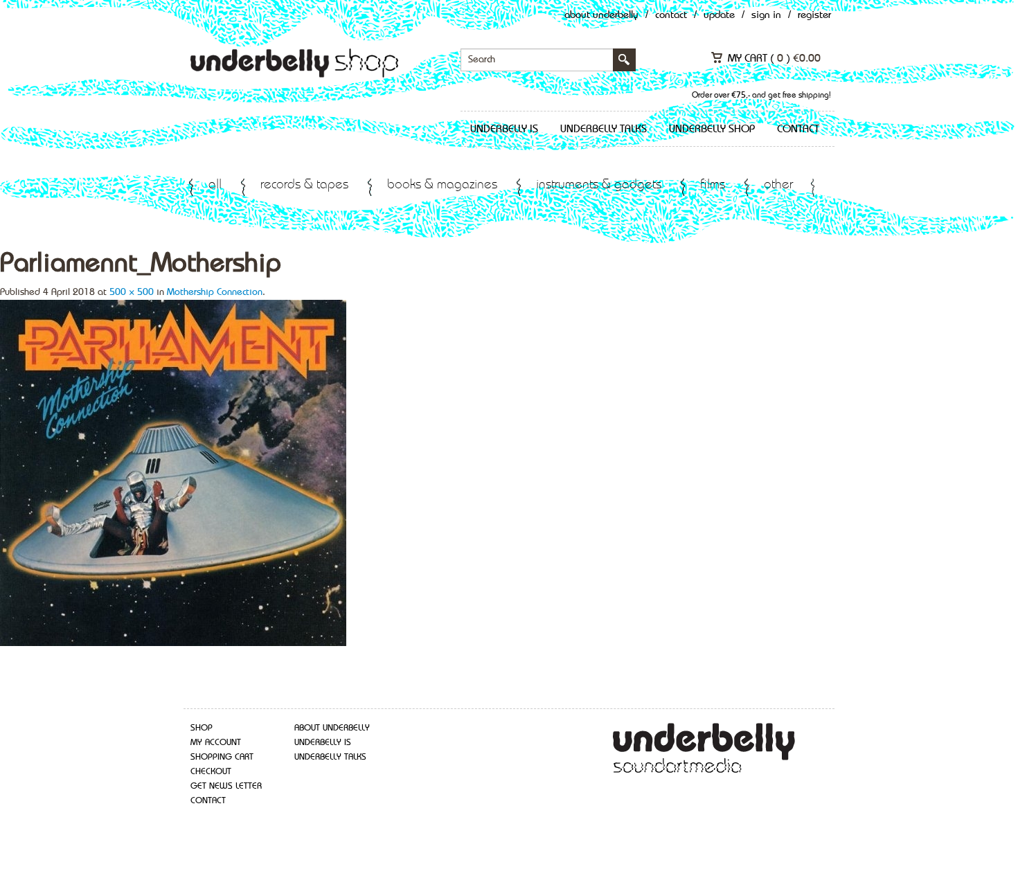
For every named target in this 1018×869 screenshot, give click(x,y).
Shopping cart (221, 757)
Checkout (210, 771)
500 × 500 (131, 292)
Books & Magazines (442, 185)
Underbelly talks (603, 129)
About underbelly (332, 728)
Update (719, 15)
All (215, 185)
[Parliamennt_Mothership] (173, 471)
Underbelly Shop (712, 129)
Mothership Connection (214, 292)
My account (215, 742)
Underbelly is (504, 129)
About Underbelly (601, 15)
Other (778, 185)
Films (712, 185)
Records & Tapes (304, 185)
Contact (671, 15)
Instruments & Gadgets (598, 185)
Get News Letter (226, 786)
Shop (201, 728)
